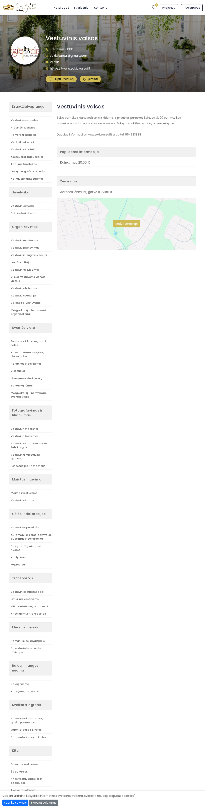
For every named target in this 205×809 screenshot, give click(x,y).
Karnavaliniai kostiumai (27, 179)
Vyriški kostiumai (22, 142)
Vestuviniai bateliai (24, 149)
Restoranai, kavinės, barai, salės (29, 343)
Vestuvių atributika (24, 288)
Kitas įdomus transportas (28, 614)
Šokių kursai (19, 772)
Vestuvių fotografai (24, 429)
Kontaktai (101, 8)
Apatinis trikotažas (24, 164)
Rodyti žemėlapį (127, 224)
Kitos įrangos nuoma (25, 691)
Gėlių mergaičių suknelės (28, 171)
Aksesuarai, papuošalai (27, 157)
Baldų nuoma (20, 684)
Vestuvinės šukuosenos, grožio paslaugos (27, 720)
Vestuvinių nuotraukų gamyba (25, 457)
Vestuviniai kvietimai (25, 270)
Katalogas (61, 8)
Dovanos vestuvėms (24, 764)
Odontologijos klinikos (26, 730)
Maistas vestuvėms (24, 493)
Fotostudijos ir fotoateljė (28, 466)
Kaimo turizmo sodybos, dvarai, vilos (27, 354)
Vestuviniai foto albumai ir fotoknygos (29, 445)
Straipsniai (81, 8)
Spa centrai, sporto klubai (28, 737)
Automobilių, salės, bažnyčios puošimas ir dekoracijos (31, 537)
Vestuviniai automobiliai (27, 592)
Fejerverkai (18, 564)
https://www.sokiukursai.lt (70, 68)
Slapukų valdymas (43, 803)
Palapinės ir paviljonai (26, 364)
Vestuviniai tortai (22, 500)
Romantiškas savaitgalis (28, 641)
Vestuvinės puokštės (25, 527)
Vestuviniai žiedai (22, 206)
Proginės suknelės (23, 127)
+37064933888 (61, 49)
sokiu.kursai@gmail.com (68, 55)
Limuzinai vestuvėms (25, 599)
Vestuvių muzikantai (24, 240)
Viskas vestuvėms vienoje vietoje (28, 279)
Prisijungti (168, 8)
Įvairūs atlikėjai (21, 262)
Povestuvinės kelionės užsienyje (26, 650)
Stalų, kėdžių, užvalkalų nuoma (26, 548)
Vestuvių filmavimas (25, 436)
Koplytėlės (18, 557)
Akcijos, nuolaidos (23, 790)
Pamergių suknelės (23, 135)
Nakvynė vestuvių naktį (26, 378)
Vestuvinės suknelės (24, 120)
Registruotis (192, 8)
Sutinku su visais (15, 803)
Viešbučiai (18, 371)
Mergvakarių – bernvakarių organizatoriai (29, 312)
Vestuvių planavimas (25, 248)
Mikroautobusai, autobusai (29, 606)
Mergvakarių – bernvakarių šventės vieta (29, 395)
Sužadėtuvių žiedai (23, 213)
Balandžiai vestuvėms (25, 303)
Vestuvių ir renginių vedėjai (29, 255)
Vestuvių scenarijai (23, 295)
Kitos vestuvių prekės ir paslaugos (26, 781)
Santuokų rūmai (21, 385)
